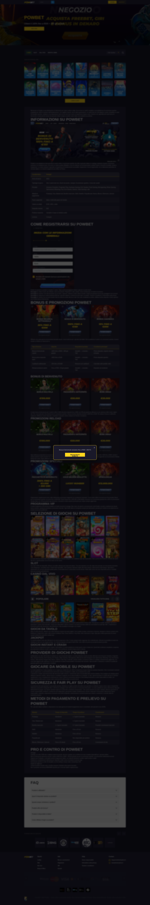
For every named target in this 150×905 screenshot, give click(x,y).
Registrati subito (75, 455)
